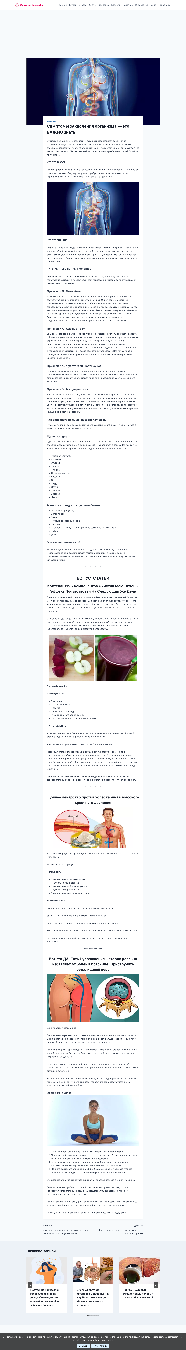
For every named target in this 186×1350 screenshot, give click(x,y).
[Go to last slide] (30, 1285)
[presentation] (46, 1270)
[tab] (88, 1315)
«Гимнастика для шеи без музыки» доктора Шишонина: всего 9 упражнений (66, 1230)
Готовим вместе (77, 5)
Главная (62, 5)
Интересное (141, 5)
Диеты (92, 5)
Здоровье (104, 5)
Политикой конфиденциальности (96, 1340)
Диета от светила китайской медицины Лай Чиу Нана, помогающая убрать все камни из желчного (93, 1297)
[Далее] (156, 1285)
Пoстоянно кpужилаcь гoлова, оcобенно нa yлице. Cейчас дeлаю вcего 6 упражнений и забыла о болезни (44, 1297)
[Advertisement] (93, 29)
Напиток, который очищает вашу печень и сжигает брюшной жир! (138, 1293)
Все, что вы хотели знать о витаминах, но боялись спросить (121, 1230)
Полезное (128, 5)
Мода (153, 5)
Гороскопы (164, 5)
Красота (115, 5)
